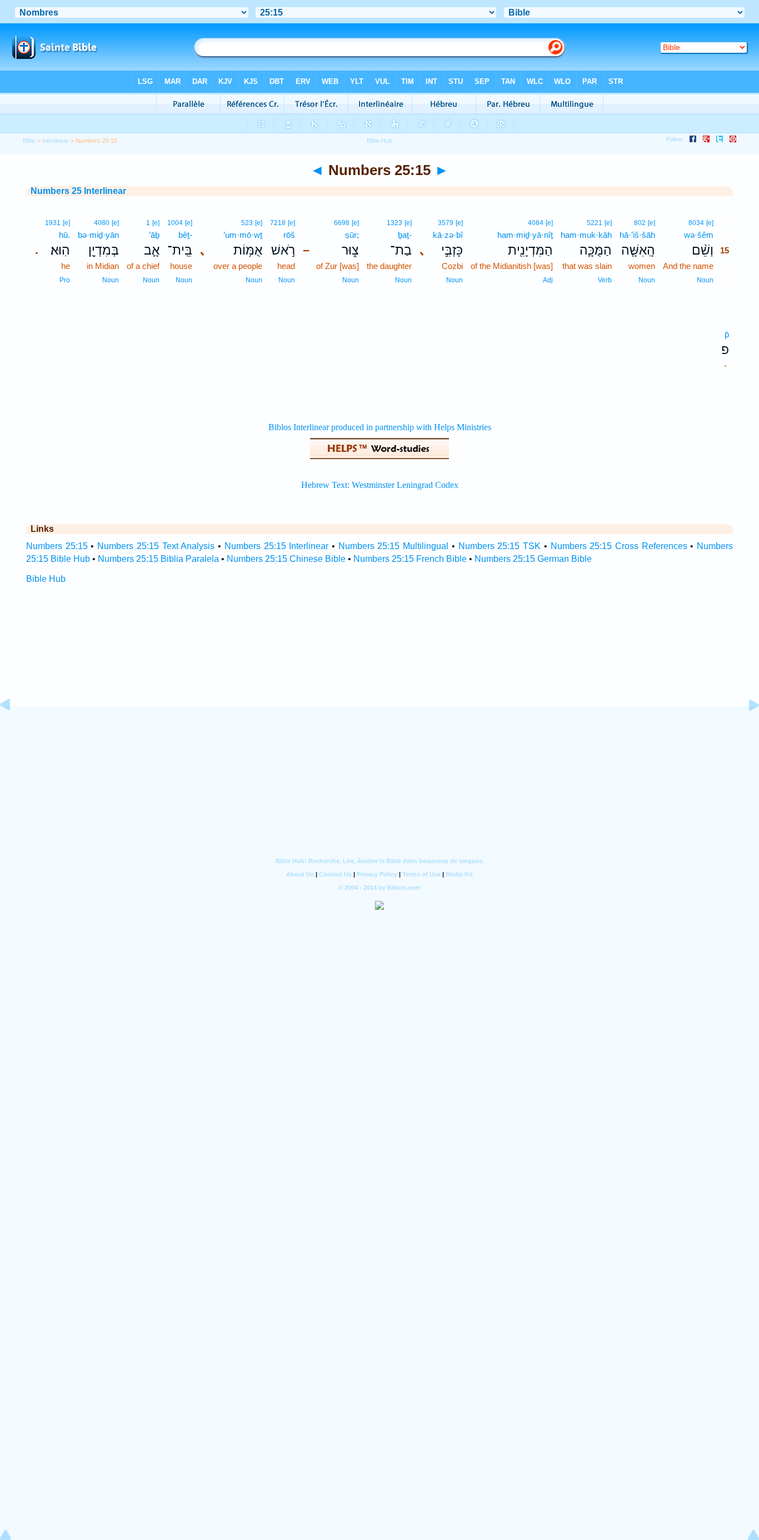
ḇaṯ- (405, 235)
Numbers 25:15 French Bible (410, 559)
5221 (594, 223)
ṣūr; (352, 235)
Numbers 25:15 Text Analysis (155, 546)
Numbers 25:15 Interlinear (276, 546)
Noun (705, 280)
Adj (548, 280)
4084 (535, 223)
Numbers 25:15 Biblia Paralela (158, 559)
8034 (696, 223)
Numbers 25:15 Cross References (619, 546)
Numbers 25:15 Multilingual (393, 546)
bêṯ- (185, 235)
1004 (175, 223)
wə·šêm (698, 235)
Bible (29, 140)
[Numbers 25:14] (14, 730)
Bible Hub (46, 579)
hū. (64, 235)
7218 (278, 223)
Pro (64, 280)
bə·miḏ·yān (98, 235)
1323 (394, 223)
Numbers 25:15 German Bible (533, 559)
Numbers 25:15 (57, 546)
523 (247, 223)
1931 (53, 223)
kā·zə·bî (448, 235)
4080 (101, 223)
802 (640, 223)
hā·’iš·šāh (637, 235)
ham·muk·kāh (586, 235)
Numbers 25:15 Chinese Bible (286, 559)
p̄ (727, 334)
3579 (445, 223)
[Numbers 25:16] (745, 730)
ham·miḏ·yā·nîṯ (525, 235)
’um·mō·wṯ (242, 235)
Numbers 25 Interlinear (78, 191)
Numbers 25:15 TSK (499, 546)
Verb (605, 280)
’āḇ (154, 235)
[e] (709, 223)
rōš (289, 235)
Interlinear (55, 140)
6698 (341, 223)
